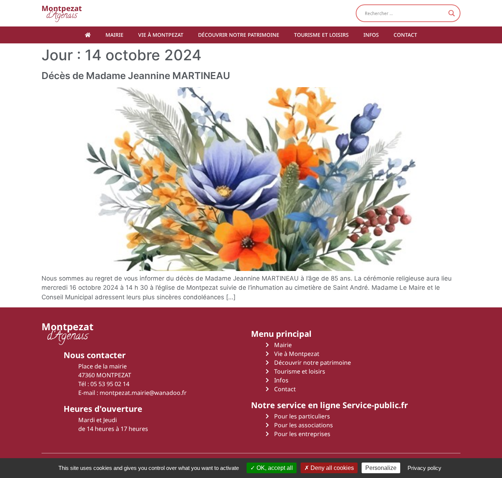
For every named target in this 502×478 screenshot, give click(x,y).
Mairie (114, 34)
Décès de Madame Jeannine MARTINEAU (136, 75)
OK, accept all (274, 468)
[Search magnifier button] (452, 13)
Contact (405, 34)
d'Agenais (62, 13)
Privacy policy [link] (424, 468)
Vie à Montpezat (160, 34)
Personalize (381, 468)
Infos (371, 34)
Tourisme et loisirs (321, 34)
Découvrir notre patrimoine (238, 34)
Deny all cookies (331, 468)
